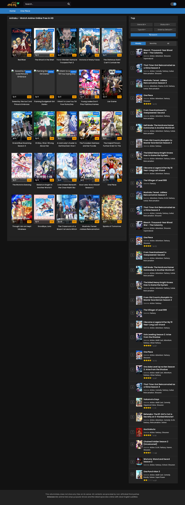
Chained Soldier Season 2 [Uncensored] (156, 442)
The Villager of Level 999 (155, 180)
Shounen (167, 56)
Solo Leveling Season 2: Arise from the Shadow (157, 335)
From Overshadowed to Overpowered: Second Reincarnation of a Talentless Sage (158, 114)
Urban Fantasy (155, 343)
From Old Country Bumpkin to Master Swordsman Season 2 (158, 141)
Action (152, 56)
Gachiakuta (149, 429)
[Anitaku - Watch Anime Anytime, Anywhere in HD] (13, 5)
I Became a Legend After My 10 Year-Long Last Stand (158, 169)
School (164, 465)
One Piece (148, 95)
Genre (140, 24)
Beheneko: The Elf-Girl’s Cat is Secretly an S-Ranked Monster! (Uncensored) (158, 417)
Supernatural (148, 59)
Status (164, 24)
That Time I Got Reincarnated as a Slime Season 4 (159, 66)
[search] (69, 4)
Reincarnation (149, 73)
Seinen (164, 422)
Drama (160, 86)
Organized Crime (150, 405)
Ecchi (166, 86)
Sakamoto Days (151, 399)
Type (141, 29)
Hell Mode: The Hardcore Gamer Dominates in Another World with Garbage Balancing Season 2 (160, 128)
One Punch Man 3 (152, 471)
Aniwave (51, 497)
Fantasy (165, 71)
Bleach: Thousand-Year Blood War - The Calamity (158, 51)
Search (154, 35)
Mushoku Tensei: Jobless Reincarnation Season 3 (155, 81)
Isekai (171, 71)
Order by (164, 29)
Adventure (159, 56)
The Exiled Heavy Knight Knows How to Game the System (158, 154)
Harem (169, 447)
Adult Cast (159, 340)
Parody (146, 477)
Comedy (158, 71)
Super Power (160, 477)
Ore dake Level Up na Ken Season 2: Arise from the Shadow (159, 368)
